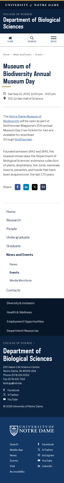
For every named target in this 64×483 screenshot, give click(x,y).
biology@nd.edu (12, 383)
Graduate (13, 246)
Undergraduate (18, 237)
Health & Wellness (19, 312)
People (11, 229)
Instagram (47, 455)
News (13, 264)
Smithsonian (23, 139)
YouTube (12, 399)
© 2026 (7, 406)
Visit (12, 466)
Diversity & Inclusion (20, 303)
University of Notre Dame (32, 5)
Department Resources (23, 330)
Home (10, 41)
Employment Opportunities (25, 321)
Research (13, 220)
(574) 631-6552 (20, 374)
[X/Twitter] (35, 187)
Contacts (13, 290)
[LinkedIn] (26, 187)
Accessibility (17, 471)
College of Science (18, 343)
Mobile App (16, 449)
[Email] (43, 187)
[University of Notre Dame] (32, 431)
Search (32, 41)
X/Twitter (13, 394)
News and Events (22, 54)
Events (38, 54)
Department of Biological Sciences (31, 23)
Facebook (13, 390)
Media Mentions (21, 280)
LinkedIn (46, 466)
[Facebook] (17, 187)
